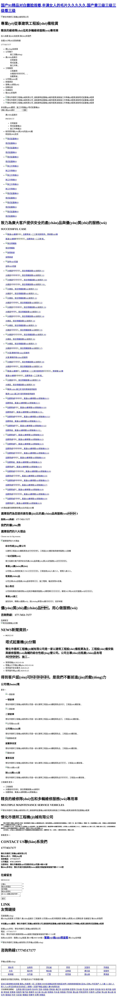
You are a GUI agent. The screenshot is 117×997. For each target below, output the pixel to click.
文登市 (87, 967)
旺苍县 (68, 974)
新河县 (108, 989)
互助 (40, 989)
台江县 (37, 992)
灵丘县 (85, 989)
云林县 (68, 971)
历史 (13, 995)
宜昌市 (19, 992)
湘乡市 (10, 967)
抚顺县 (50, 992)
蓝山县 (87, 974)
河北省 (49, 967)
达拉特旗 (65, 989)
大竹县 (30, 974)
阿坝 (68, 967)
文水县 (79, 989)
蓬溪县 (106, 974)
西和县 (52, 989)
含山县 (44, 992)
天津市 (91, 989)
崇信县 (6, 992)
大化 (11, 971)
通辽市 (58, 989)
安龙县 (98, 989)
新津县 (10, 974)
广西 (49, 974)
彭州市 (35, 989)
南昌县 (63, 992)
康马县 (87, 971)
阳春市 (31, 995)
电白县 (49, 971)
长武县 (19, 995)
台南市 (30, 967)
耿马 (103, 989)
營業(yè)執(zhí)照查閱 (56, 937)
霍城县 (8, 995)
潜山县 (75, 992)
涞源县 (45, 989)
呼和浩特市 (83, 992)
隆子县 (25, 992)
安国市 (106, 971)
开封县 (69, 992)
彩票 (37, 995)
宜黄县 (12, 992)
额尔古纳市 (26, 989)
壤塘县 (25, 995)
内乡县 (56, 992)
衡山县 (110, 992)
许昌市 (91, 992)
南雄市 (31, 992)
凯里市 (72, 989)
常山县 (104, 992)
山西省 (98, 992)
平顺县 (106, 967)
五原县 (18, 989)
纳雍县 (42, 995)
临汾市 (30, 971)
